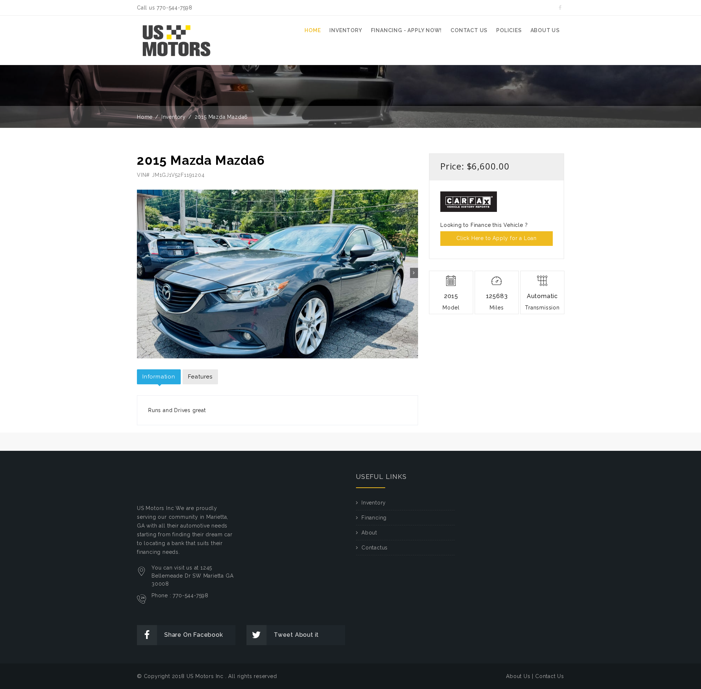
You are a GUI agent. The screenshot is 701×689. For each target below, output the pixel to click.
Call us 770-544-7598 (164, 8)
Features (200, 376)
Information (158, 376)
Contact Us (549, 676)
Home (312, 30)
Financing (374, 518)
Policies (508, 30)
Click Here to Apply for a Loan (496, 238)
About (369, 533)
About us (545, 30)
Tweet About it (296, 634)
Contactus (374, 548)
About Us (518, 676)
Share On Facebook (193, 634)
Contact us (469, 30)
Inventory (345, 30)
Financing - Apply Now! (406, 30)
